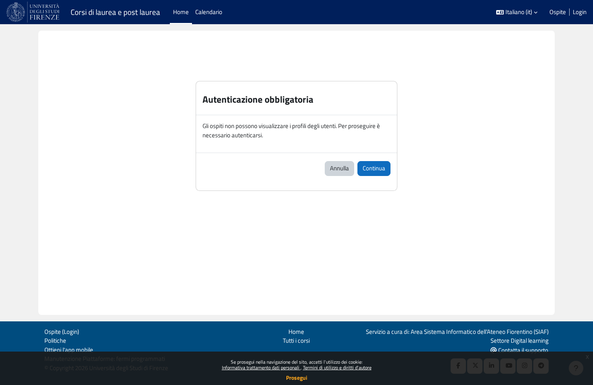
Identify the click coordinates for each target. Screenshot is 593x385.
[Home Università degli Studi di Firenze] (33, 12)
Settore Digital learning (520, 340)
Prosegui (296, 377)
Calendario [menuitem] (208, 12)
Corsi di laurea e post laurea (115, 12)
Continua (374, 168)
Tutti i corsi (296, 340)
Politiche (55, 340)
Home (296, 331)
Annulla (339, 168)
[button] (517, 12)
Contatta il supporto (522, 350)
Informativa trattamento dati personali (261, 367)
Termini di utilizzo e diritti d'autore (337, 367)
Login (580, 12)
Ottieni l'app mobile (68, 349)
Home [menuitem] (181, 12)
